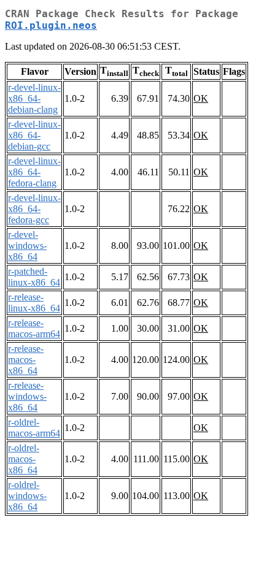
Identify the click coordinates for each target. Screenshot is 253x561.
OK (200, 98)
